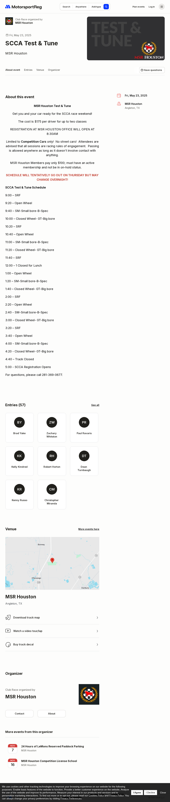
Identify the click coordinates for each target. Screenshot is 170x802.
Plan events (138, 6)
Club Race (21, 19)
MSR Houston (24, 22)
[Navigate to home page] (23, 6)
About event (12, 69)
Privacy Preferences (71, 798)
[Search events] (106, 6)
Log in (152, 6)
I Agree (137, 792)
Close (163, 792)
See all (95, 405)
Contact (19, 713)
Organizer (54, 69)
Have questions (153, 70)
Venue (40, 69)
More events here (88, 529)
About (51, 713)
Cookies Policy (96, 795)
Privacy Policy (116, 795)
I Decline (150, 792)
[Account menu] (162, 7)
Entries (28, 69)
